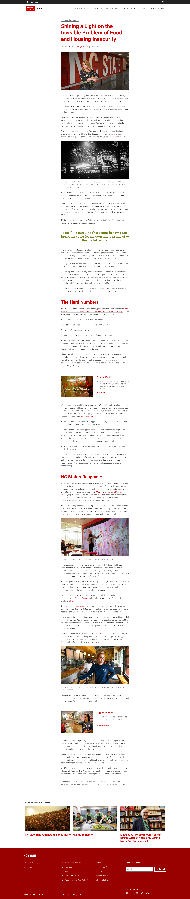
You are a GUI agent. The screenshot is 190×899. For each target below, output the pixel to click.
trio (124, 784)
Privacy (75, 895)
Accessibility (66, 895)
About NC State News (157, 8)
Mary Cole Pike (82, 47)
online (70, 601)
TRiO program (114, 137)
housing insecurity (96, 784)
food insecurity (82, 784)
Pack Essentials (87, 416)
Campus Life (98, 8)
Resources (83, 895)
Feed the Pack (71, 784)
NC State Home (32, 2)
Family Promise (112, 220)
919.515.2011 (28, 868)
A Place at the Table (101, 634)
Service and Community (128, 8)
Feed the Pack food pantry (74, 606)
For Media (143, 8)
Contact (98, 863)
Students (123, 781)
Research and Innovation (81, 8)
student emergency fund (113, 784)
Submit (160, 869)
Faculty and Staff (111, 8)
